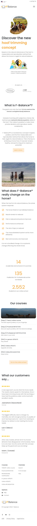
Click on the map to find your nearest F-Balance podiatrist (18, 72)
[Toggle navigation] (34, 6)
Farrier (3, 430)
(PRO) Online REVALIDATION (10, 352)
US (4, 2)
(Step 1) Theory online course (11, 320)
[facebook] (2, 514)
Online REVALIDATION (8, 484)
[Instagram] (9, 514)
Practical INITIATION (7, 471)
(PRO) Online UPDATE (8, 346)
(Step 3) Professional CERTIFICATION (13, 333)
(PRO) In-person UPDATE (9, 339)
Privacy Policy (10, 518)
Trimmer (4, 405)
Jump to (33, 1)
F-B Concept (22, 471)
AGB (3, 518)
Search (20, 468)
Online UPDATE (6, 481)
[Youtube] (6, 514)
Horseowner (5, 453)
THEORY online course (8, 468)
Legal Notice (20, 518)
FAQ (19, 474)
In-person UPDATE (7, 478)
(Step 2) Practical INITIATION (10, 327)
